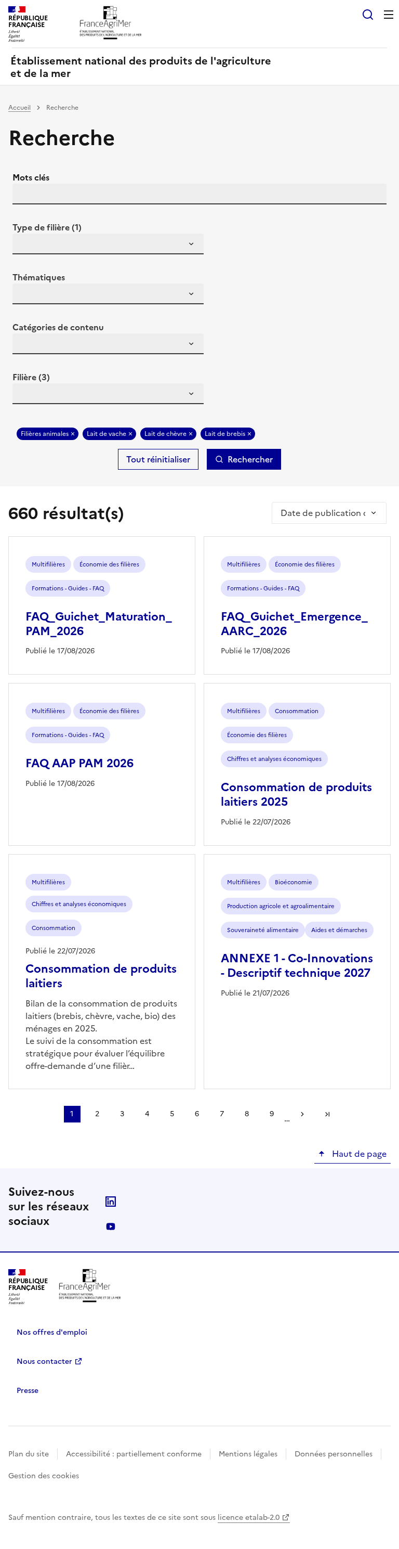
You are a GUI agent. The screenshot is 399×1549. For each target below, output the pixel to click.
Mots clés (30, 177)
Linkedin (110, 1201)
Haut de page (358, 1153)
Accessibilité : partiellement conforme (134, 1454)
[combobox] (108, 244)
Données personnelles (334, 1454)
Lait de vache (106, 433)
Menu (388, 14)
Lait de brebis (225, 433)
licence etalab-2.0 (249, 1517)
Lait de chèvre (165, 433)
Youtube (110, 1226)
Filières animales (45, 433)
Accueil (19, 107)
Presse (27, 1390)
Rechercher (250, 459)
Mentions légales (248, 1454)
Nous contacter (44, 1361)
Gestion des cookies (43, 1475)
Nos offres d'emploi (52, 1332)
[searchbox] (26, 245)
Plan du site (28, 1454)
